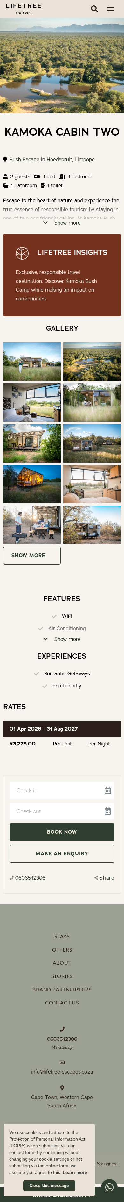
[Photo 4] (32, 443)
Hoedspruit (59, 159)
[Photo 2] (32, 402)
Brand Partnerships (61, 989)
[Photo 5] (92, 443)
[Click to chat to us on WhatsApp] (109, 1187)
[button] (94, 9)
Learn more (75, 1172)
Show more (67, 223)
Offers (62, 949)
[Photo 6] (32, 484)
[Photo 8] (32, 525)
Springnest (107, 1164)
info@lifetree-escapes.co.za (62, 1072)
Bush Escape (24, 159)
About (62, 963)
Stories (62, 976)
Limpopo (85, 159)
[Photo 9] (92, 525)
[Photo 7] (92, 484)
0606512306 (30, 878)
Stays (62, 936)
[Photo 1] (92, 361)
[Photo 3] (92, 402)
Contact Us (62, 1002)
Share (107, 878)
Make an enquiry (62, 853)
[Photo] (32, 361)
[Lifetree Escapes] (20, 9)
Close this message (49, 1185)
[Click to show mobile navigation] (113, 9)
